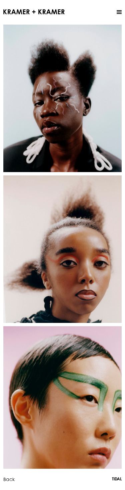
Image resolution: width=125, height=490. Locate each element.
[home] (34, 11)
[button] (119, 12)
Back (9, 479)
